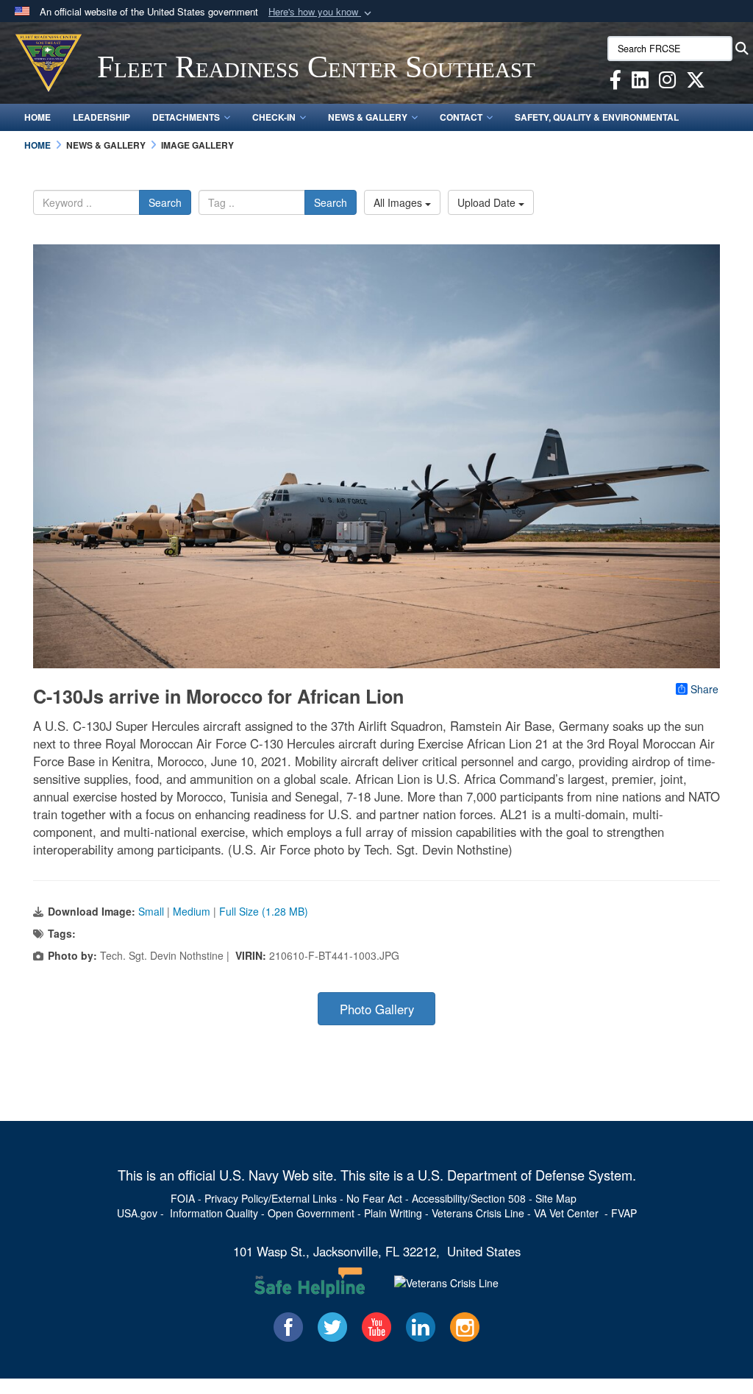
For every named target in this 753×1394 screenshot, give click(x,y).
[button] (321, 12)
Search (165, 202)
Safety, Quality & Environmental (597, 117)
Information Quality (214, 1213)
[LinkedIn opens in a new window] (640, 82)
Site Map (556, 1198)
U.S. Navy (249, 1174)
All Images (399, 202)
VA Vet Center (566, 1213)
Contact (461, 117)
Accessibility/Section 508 (469, 1198)
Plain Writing (393, 1213)
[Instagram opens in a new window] (667, 82)
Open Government (311, 1213)
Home (37, 117)
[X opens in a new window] (695, 82)
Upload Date (487, 202)
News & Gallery (367, 117)
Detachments (186, 117)
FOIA (183, 1198)
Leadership (101, 117)
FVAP (624, 1213)
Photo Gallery (377, 1009)
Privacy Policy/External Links (270, 1198)
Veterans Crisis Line (478, 1213)
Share (704, 689)
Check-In (274, 117)
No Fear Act (374, 1198)
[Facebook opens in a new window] (615, 82)
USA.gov (137, 1213)
